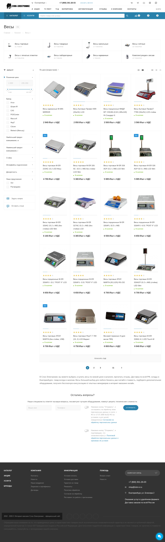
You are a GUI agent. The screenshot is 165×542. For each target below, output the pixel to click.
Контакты (34, 476)
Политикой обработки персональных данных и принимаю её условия (104, 438)
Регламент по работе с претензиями (78, 497)
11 (113, 368)
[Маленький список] (138, 70)
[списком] (156, 70)
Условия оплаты (70, 476)
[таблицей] (160, 70)
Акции (7, 476)
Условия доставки (71, 479)
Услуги (7, 481)
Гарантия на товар (71, 483)
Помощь (104, 471)
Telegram (76, 516)
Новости (34, 479)
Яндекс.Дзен (89, 516)
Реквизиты (68, 487)
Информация (70, 471)
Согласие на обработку (73, 494)
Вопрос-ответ (105, 476)
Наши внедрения (37, 483)
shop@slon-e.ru (135, 487)
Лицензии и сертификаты (40, 487)
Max (95, 516)
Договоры (34, 490)
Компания (36, 471)
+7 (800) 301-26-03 (67, 3)
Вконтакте (69, 516)
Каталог (8, 471)
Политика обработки (72, 490)
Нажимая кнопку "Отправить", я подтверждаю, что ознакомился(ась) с (104, 435)
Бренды (8, 486)
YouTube (82, 516)
